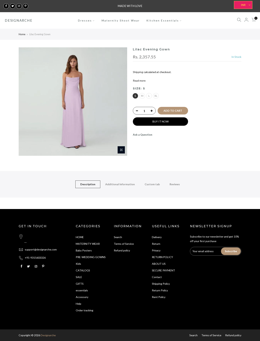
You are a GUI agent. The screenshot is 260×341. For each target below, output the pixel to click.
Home (22, 34)
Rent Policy (158, 297)
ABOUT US (159, 263)
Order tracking (84, 310)
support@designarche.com (41, 249)
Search (118, 237)
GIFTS (80, 283)
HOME (80, 237)
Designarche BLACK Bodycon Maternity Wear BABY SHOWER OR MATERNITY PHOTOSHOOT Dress (32, 335)
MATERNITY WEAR (88, 243)
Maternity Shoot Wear (121, 20)
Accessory (82, 297)
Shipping (138, 72)
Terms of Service (124, 243)
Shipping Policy (161, 283)
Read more (139, 80)
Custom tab (152, 184)
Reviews (175, 184)
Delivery (157, 237)
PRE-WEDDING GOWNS (91, 257)
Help (78, 303)
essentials (82, 290)
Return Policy (160, 290)
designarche (18, 20)
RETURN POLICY (162, 257)
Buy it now (160, 121)
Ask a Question (142, 134)
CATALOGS (83, 270)
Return (156, 243)
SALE (79, 277)
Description (87, 184)
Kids (78, 263)
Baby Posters (84, 250)
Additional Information (120, 184)
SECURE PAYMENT (163, 270)
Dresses (85, 20)
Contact (157, 277)
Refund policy (122, 250)
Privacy (156, 250)
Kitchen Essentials (162, 20)
